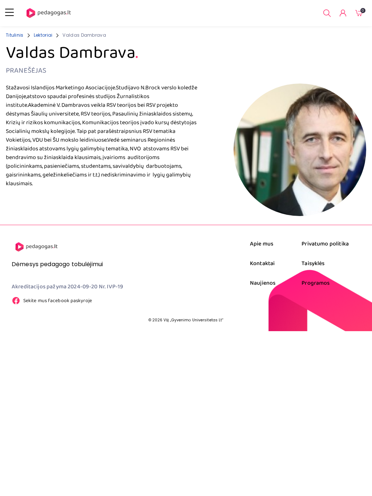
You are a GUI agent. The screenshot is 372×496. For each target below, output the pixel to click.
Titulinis (15, 35)
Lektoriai (43, 35)
